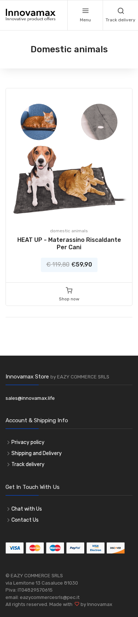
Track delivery (28, 464)
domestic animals (69, 230)
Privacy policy (28, 442)
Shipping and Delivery (36, 453)
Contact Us (25, 520)
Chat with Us (26, 509)
